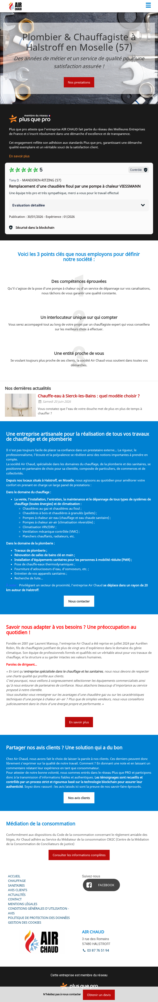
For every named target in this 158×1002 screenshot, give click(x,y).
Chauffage (17, 881)
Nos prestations (79, 82)
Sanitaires (16, 885)
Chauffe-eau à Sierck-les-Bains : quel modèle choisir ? (89, 396)
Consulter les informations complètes (79, 855)
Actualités (17, 895)
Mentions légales (22, 904)
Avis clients (17, 890)
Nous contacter (79, 601)
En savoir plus (19, 156)
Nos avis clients (79, 798)
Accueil (14, 876)
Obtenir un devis (99, 995)
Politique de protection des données (39, 918)
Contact (15, 899)
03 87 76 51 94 (97, 950)
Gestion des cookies (24, 922)
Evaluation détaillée (28, 205)
